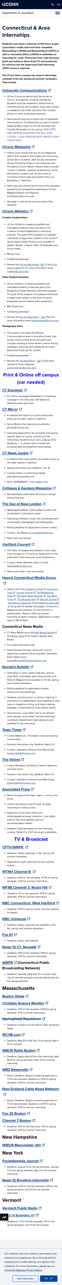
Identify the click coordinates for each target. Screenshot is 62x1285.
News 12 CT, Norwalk (19, 947)
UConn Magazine (16, 147)
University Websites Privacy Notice (23, 1270)
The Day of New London (22, 504)
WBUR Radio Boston (19, 1050)
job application (30, 360)
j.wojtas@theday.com (42, 532)
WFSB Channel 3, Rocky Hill (25, 887)
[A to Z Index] (58, 4)
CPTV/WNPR (13, 847)
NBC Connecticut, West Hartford (28, 903)
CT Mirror (10, 409)
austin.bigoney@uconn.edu (21, 367)
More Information (25, 1278)
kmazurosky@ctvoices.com (21, 753)
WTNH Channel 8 (17, 871)
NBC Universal (14, 919)
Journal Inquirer (24, 592)
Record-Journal (48, 599)
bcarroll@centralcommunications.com (26, 660)
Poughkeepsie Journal (20, 1161)
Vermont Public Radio (19, 1208)
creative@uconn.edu (18, 271)
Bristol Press (18, 636)
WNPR (7, 962)
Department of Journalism (18, 13)
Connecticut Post (34, 589)
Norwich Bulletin (15, 667)
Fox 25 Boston (14, 1113)
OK (47, 1278)
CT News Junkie (15, 453)
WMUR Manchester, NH (21, 1145)
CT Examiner (12, 390)
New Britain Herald (44, 632)
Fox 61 (7, 935)
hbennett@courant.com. (19, 566)
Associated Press (16, 789)
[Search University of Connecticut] (52, 4)
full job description (32, 264)
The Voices (11, 759)
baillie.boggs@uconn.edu (45, 320)
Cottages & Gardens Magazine (27, 488)
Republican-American (19, 603)
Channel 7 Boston (16, 1120)
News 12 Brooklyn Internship (25, 1180)
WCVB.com (11, 1034)
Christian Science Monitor (23, 1003)
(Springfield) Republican (21, 1019)
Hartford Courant (16, 544)
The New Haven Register (30, 596)
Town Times (12, 730)
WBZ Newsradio (15, 1069)
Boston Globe (13, 996)
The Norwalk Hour (26, 599)
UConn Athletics (15, 211)
